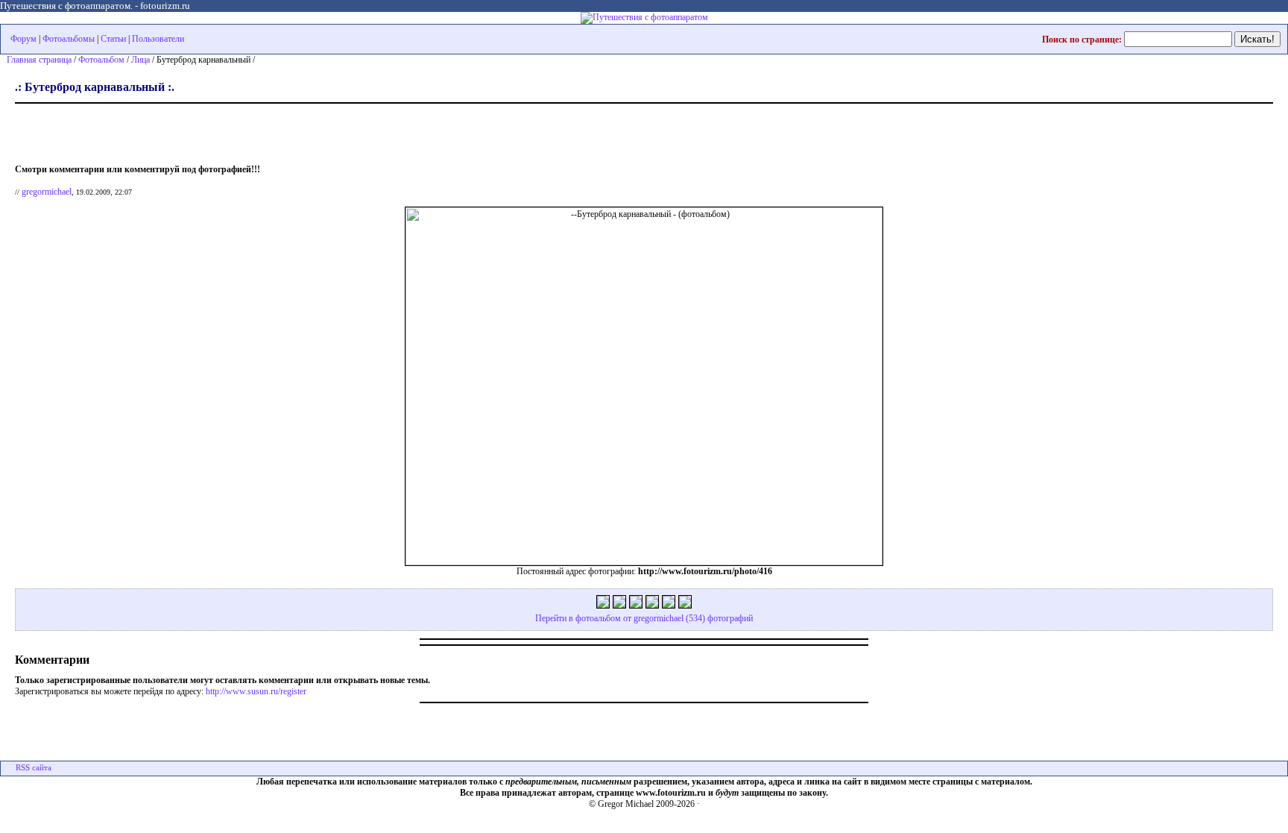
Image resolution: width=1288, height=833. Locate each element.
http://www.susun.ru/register (256, 691)
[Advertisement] (189, 130)
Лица (140, 59)
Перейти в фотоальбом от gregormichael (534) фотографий (644, 618)
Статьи (113, 39)
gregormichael (47, 191)
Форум (23, 39)
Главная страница (39, 59)
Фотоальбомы (68, 39)
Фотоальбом (101, 59)
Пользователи (158, 39)
